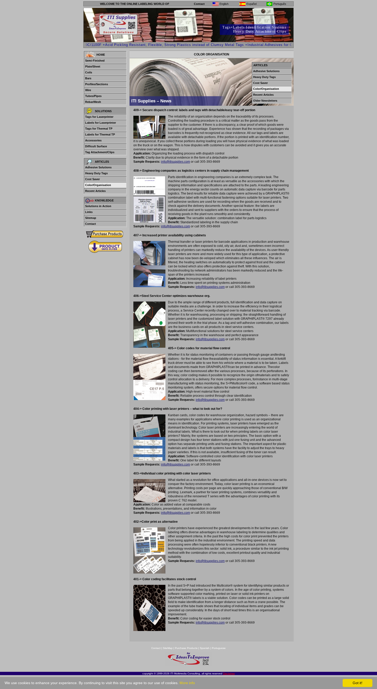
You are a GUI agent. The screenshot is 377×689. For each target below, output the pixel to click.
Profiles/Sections (96, 84)
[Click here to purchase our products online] (105, 233)
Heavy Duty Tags (96, 173)
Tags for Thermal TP (98, 128)
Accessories (93, 140)
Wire (88, 90)
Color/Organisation (98, 185)
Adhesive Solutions (98, 167)
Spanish (205, 648)
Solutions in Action (98, 206)
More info (187, 683)
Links (89, 212)
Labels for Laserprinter (100, 122)
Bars (88, 78)
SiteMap (168, 648)
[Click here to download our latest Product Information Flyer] (105, 247)
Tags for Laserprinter (99, 116)
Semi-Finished (95, 60)
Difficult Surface (96, 146)
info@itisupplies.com (175, 161)
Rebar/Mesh (93, 101)
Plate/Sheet (92, 66)
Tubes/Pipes (93, 96)
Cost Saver (92, 179)
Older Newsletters (265, 100)
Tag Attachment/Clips (99, 152)
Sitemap (90, 217)
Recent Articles (95, 190)
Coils (88, 72)
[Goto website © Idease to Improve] (188, 665)
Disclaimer (229, 673)
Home (100, 54)
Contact (199, 3)
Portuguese (219, 648)
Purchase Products (186, 648)
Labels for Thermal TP (100, 134)
